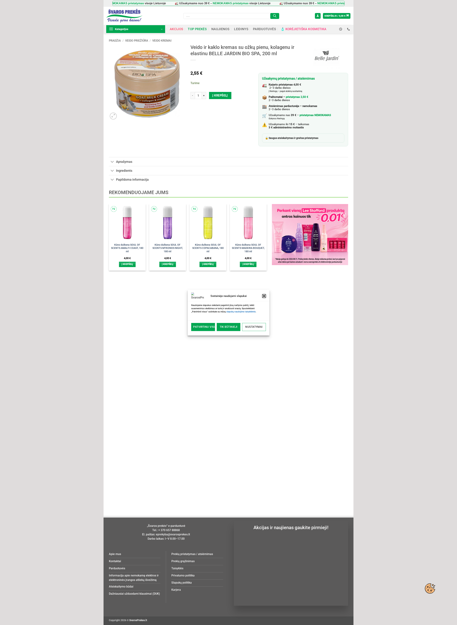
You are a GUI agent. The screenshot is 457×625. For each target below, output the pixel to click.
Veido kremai (162, 40)
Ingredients (124, 170)
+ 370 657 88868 (169, 530)
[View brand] (326, 57)
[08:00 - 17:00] (341, 29)
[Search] (274, 16)
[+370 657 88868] (349, 29)
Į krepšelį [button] (127, 264)
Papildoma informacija (132, 179)
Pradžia (115, 40)
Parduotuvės (264, 29)
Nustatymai (254, 326)
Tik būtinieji (228, 326)
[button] (264, 296)
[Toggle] (112, 162)
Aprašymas (124, 162)
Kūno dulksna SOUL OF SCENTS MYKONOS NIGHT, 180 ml (167, 248)
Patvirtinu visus (204, 326)
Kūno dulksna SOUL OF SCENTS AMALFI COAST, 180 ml (127, 248)
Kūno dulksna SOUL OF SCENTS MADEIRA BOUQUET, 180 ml (248, 248)
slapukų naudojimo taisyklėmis (241, 311)
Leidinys (241, 29)
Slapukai (430, 588)
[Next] (260, 346)
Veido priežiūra (136, 40)
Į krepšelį (220, 95)
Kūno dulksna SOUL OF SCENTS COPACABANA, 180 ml (208, 248)
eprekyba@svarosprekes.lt (173, 534)
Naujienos (220, 29)
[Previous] (115, 346)
